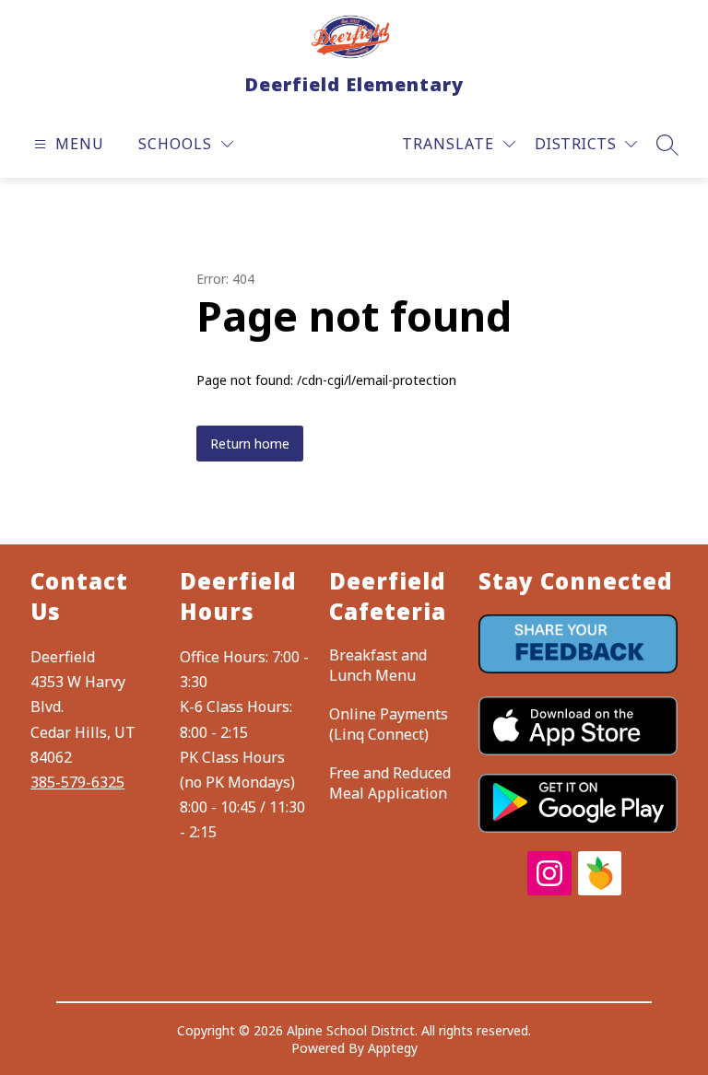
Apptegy (393, 1048)
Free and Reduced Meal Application (390, 783)
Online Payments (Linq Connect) (388, 724)
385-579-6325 (77, 782)
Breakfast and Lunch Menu (378, 665)
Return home (249, 443)
